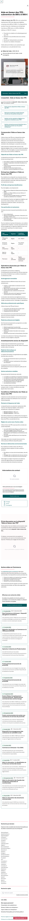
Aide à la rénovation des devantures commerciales (13, 798)
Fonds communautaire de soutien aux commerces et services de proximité (13, 715)
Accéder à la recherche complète (22, 894)
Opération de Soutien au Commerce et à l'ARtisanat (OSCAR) (14, 630)
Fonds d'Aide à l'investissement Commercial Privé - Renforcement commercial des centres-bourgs (12, 697)
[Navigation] (1, 1)
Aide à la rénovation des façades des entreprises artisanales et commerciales (13, 781)
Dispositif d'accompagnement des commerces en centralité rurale (12, 732)
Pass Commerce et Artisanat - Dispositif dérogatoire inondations (14, 613)
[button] (27, 5)
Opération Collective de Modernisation (14, 649)
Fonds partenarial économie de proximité (11, 664)
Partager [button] (8, 501)
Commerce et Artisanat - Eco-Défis (12, 747)
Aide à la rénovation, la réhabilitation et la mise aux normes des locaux (14, 763)
